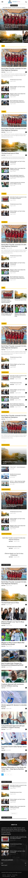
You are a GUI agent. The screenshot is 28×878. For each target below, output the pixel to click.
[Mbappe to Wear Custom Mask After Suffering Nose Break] (5, 95)
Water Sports (4, 39)
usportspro (3, 72)
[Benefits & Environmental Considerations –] (5, 476)
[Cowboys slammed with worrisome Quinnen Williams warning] (5, 184)
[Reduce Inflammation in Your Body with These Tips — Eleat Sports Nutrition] (14, 759)
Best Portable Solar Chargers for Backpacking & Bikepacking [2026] (12, 664)
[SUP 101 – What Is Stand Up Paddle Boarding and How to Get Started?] (5, 483)
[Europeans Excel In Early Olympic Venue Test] (14, 738)
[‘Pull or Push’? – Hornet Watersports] (5, 469)
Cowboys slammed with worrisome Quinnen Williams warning (12, 685)
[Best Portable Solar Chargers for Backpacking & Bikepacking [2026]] (5, 102)
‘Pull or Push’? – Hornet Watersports (17, 467)
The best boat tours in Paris (16, 79)
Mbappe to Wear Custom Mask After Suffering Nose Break (20, 315)
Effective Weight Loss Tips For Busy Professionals (6, 314)
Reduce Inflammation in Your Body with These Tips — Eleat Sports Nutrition (13, 768)
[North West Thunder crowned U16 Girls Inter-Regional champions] (14, 19)
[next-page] (4, 107)
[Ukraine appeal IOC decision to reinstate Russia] (14, 697)
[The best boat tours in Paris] (11, 37)
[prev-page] (2, 107)
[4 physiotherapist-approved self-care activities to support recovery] (14, 718)
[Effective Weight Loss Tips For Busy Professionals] (5, 88)
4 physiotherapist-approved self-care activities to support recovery (12, 726)
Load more (13, 813)
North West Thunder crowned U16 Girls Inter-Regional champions (13, 69)
